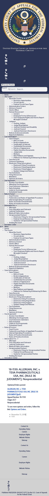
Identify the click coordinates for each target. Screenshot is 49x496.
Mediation (13, 177)
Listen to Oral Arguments (18, 190)
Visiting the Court (15, 223)
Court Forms (13, 196)
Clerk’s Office (14, 110)
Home (6, 95)
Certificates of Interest (22, 144)
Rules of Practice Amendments (20, 201)
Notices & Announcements (19, 133)
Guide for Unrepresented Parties (26, 221)
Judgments (18, 152)
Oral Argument (9, 181)
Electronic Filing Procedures (24, 165)
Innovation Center (10, 225)
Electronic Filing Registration (24, 167)
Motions (17, 154)
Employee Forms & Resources (25, 116)
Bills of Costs (18, 140)
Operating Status (24, 429)
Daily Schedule (14, 188)
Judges (12, 121)
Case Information (10, 137)
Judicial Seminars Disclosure (25, 131)
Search (4, 88)
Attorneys (12, 207)
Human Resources (16, 112)
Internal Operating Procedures (20, 200)
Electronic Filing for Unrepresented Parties (30, 217)
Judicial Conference (16, 211)
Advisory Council (15, 108)
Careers (17, 114)
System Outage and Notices (24, 171)
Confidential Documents (22, 146)
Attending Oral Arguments (18, 184)
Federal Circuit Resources (23, 219)
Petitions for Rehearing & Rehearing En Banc (30, 158)
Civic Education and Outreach (20, 209)
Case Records (14, 160)
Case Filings (13, 139)
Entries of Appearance (22, 148)
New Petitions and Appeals (23, 156)
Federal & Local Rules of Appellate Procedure (26, 198)
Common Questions (16, 161)
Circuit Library (19, 102)
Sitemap (24, 440)
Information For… (10, 205)
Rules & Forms (9, 194)
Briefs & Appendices (21, 142)
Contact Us (24, 426)
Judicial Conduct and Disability (25, 127)
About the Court (14, 98)
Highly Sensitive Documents (24, 150)
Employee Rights (24, 435)
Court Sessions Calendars (19, 186)
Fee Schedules (14, 173)
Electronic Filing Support (23, 169)
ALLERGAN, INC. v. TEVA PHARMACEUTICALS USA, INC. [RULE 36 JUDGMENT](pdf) (22, 391)
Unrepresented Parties (17, 215)
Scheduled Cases (15, 192)
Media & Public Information (19, 213)
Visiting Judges (19, 123)
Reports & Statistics (16, 135)
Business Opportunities (22, 100)
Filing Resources (15, 175)
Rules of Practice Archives (19, 203)
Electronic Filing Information (19, 163)
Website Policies (24, 437)
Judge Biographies (21, 125)
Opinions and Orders (18, 409)
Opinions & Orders (16, 179)
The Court (7, 97)
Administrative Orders (17, 106)
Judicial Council (20, 129)
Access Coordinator (16, 182)
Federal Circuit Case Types (23, 104)
